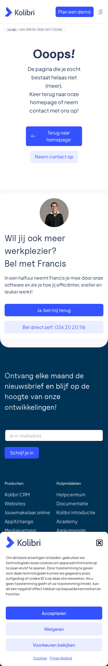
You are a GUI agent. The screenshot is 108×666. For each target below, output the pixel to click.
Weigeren (54, 629)
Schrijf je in (21, 453)
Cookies (40, 658)
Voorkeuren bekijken (54, 645)
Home (11, 29)
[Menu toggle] (100, 11)
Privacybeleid (61, 658)
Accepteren (54, 613)
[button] (99, 543)
